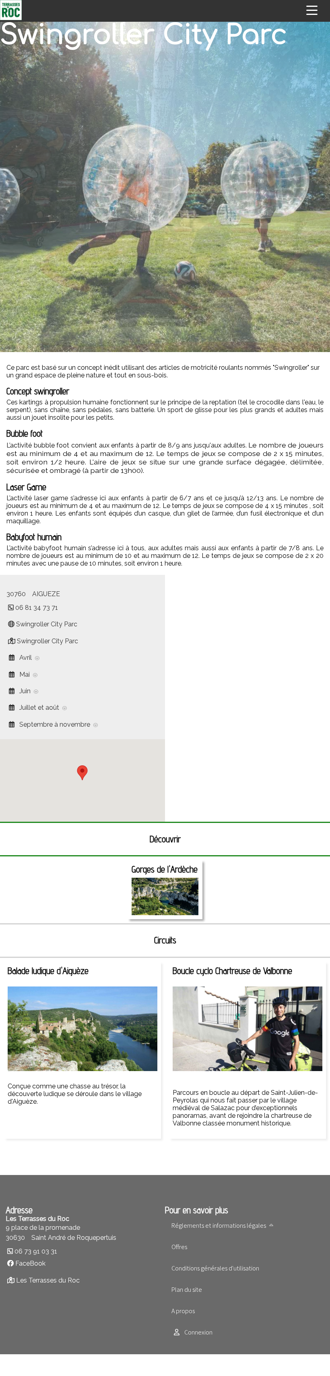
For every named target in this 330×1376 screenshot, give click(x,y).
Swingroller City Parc (46, 624)
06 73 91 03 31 (35, 1251)
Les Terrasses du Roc (48, 1280)
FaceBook (30, 1263)
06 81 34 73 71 (36, 607)
